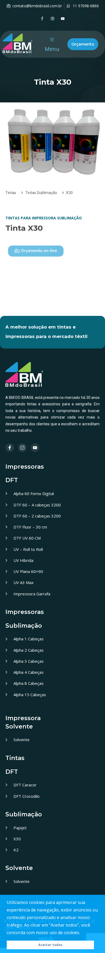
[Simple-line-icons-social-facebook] (42, 18)
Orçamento (82, 44)
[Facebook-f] (9, 447)
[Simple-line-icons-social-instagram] (22, 447)
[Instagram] (52, 18)
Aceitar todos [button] (50, 944)
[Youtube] (62, 18)
